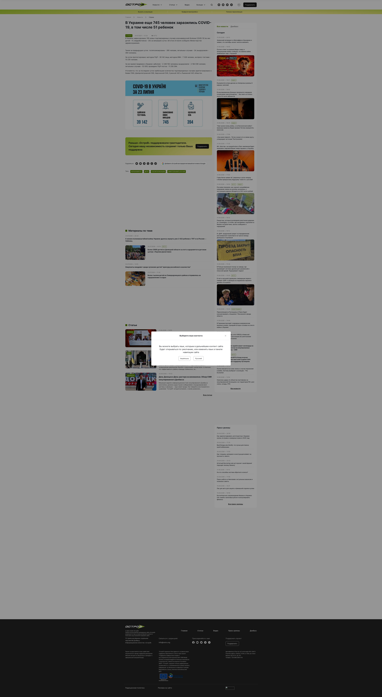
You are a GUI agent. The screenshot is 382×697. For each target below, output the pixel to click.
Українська (184, 358)
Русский (198, 358)
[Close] (225, 336)
